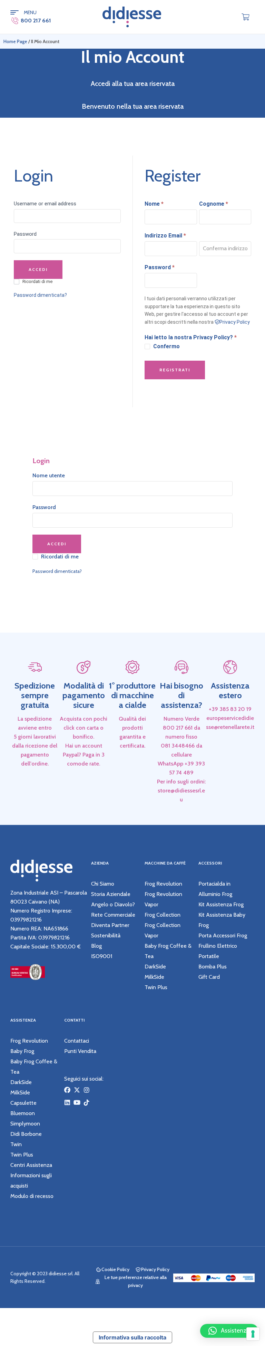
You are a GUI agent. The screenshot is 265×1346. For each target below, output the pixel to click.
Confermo (166, 346)
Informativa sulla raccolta (132, 1337)
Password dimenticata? (40, 295)
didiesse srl (60, 1273)
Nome (154, 204)
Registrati (174, 369)
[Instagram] (87, 1090)
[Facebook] (67, 1090)
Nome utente (48, 475)
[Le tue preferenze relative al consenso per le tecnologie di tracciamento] (252, 1333)
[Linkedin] (67, 1102)
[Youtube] (77, 1102)
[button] (229, 1331)
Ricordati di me (37, 281)
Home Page (15, 41)
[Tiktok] (87, 1102)
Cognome (213, 204)
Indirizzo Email (165, 235)
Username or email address (45, 204)
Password (25, 234)
